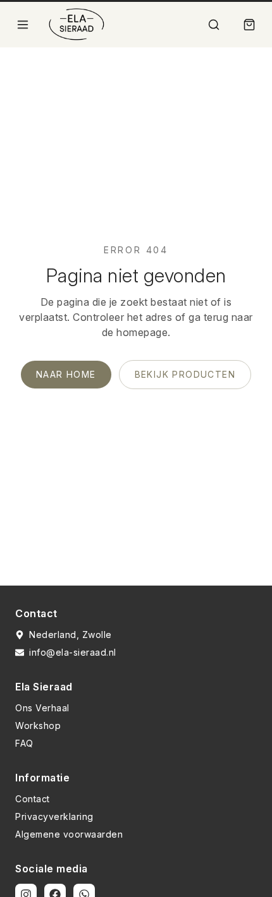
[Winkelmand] (249, 24)
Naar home (66, 374)
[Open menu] (22, 24)
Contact (32, 798)
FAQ (24, 743)
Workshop (38, 725)
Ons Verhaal (42, 707)
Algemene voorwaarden (69, 834)
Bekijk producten (185, 374)
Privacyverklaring (54, 816)
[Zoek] (213, 24)
